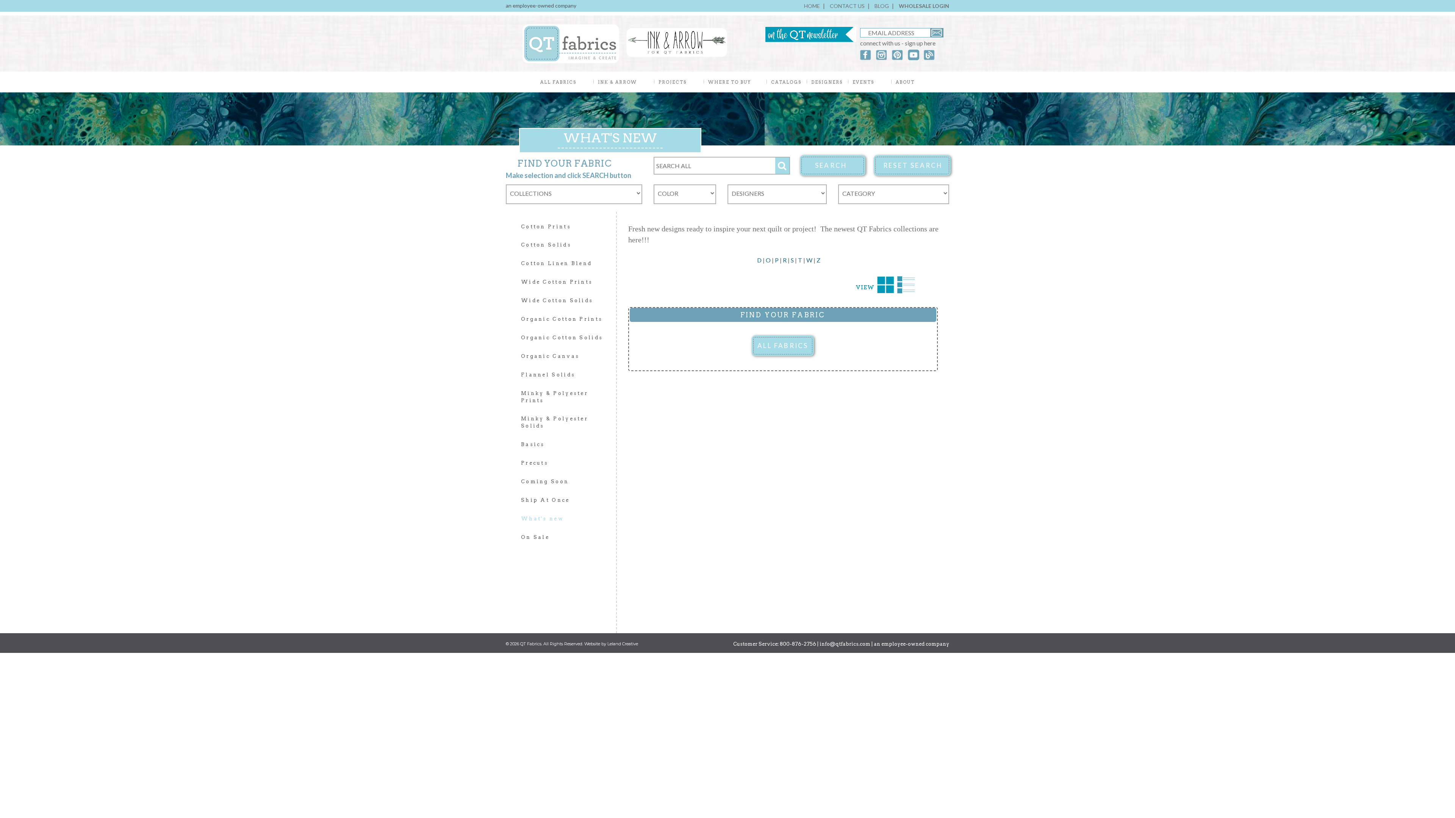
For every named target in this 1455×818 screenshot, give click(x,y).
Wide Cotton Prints (557, 282)
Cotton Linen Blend (556, 263)
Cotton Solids (546, 245)
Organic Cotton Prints (561, 319)
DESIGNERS (827, 82)
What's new (542, 518)
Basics (533, 444)
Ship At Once (545, 500)
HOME (812, 6)
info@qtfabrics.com (845, 644)
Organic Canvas (550, 356)
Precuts (534, 463)
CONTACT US (847, 6)
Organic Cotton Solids (562, 337)
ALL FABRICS (782, 346)
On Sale (535, 537)
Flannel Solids (548, 375)
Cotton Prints (546, 226)
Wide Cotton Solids (557, 300)
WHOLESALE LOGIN (924, 6)
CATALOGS (786, 82)
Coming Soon (545, 481)
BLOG (882, 6)
